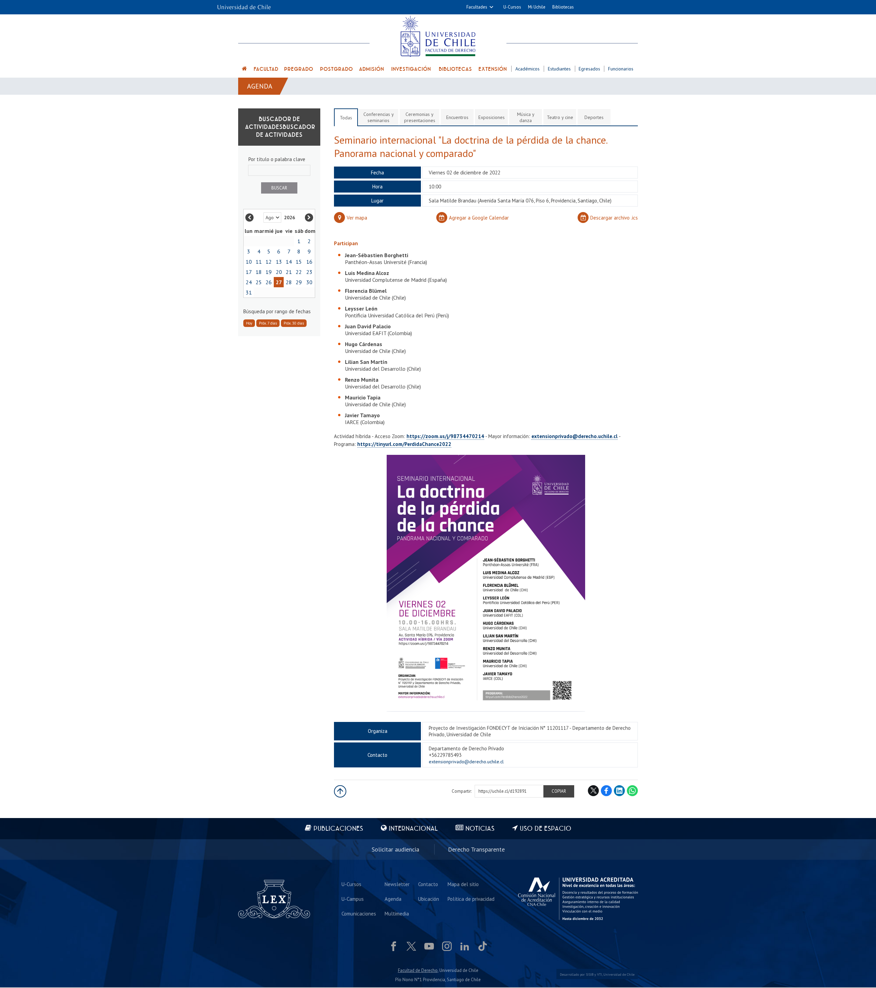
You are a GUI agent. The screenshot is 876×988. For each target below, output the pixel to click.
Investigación (411, 69)
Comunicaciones (359, 913)
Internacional (413, 829)
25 (259, 282)
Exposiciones (491, 117)
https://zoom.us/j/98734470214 (445, 436)
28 (289, 282)
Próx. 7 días (268, 323)
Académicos (527, 69)
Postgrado (336, 69)
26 (269, 282)
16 (309, 261)
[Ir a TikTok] (482, 946)
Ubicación (428, 899)
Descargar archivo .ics (614, 217)
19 (269, 271)
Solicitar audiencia (395, 849)
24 (249, 282)
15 (299, 261)
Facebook (606, 790)
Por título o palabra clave (276, 159)
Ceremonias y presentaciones (419, 117)
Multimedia (397, 913)
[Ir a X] (411, 946)
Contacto (428, 884)
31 (249, 292)
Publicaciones (338, 829)
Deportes (594, 117)
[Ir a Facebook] (393, 946)
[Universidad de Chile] (244, 5)
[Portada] (244, 70)
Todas (346, 118)
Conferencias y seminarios (378, 117)
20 (279, 271)
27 (279, 282)
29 (299, 282)
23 (309, 271)
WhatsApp (632, 790)
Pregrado (298, 69)
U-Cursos (512, 7)
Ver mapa (357, 217)
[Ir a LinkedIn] (464, 946)
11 (259, 261)
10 (249, 261)
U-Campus (353, 899)
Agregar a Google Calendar (479, 217)
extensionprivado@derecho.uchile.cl (574, 436)
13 (279, 261)
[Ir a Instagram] (447, 946)
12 (269, 261)
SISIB (589, 974)
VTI (599, 974)
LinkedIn (619, 790)
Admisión (371, 69)
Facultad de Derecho (418, 970)
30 (309, 282)
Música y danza (525, 117)
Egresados (589, 69)
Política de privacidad (471, 899)
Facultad (266, 69)
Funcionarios (620, 69)
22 (299, 271)
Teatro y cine (560, 117)
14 (289, 261)
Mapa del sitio (463, 884)
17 (249, 271)
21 (289, 271)
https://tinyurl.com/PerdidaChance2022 (404, 444)
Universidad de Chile (618, 974)
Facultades (476, 7)
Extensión (492, 69)
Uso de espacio (545, 829)
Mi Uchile (536, 7)
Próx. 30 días (294, 323)
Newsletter (397, 884)
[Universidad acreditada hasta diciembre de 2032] (578, 899)
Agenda (259, 86)
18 (259, 271)
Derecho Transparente (476, 849)
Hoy (249, 323)
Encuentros (457, 117)
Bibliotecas (563, 7)
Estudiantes (559, 69)
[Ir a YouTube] (429, 946)
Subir (340, 791)
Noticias (479, 829)
